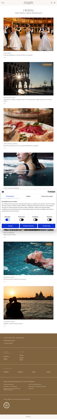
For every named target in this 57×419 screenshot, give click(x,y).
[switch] (21, 220)
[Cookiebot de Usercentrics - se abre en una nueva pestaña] (48, 192)
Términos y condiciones (10, 386)
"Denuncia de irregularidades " (37, 386)
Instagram (20, 372)
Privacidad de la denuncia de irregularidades (12, 389)
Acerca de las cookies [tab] (47, 196)
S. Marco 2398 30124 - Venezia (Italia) (14, 337)
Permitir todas (46, 226)
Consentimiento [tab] (10, 196)
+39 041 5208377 (8, 343)
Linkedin (48, 372)
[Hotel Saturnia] (28, 3)
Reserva (28, 416)
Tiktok (33, 372)
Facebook (6, 372)
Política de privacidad (34, 384)
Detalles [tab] (28, 196)
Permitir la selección (28, 226)
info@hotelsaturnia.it (9, 340)
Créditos (31, 388)
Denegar (10, 226)
